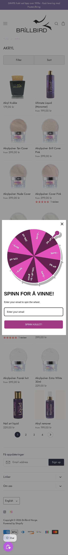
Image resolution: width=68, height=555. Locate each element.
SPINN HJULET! (33, 324)
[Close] (62, 224)
